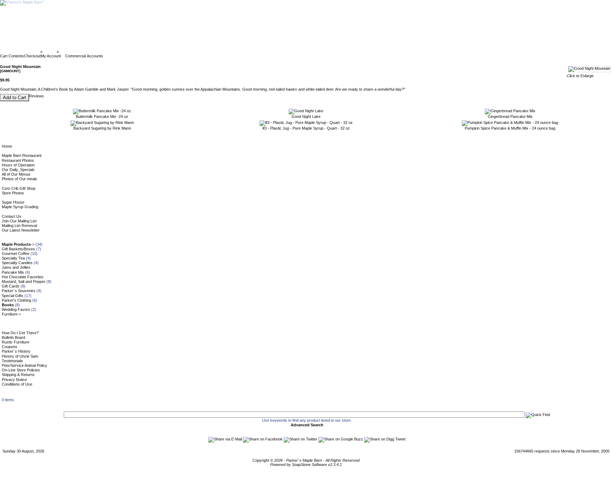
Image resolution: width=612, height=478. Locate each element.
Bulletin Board (13, 337)
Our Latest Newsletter (21, 230)
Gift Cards (10, 286)
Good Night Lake (306, 116)
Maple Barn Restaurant (21, 155)
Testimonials (12, 361)
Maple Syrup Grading (20, 207)
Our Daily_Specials (18, 169)
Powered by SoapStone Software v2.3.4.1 (306, 464)
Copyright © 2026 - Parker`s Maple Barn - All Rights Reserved (306, 460)
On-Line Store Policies (21, 370)
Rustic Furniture (15, 342)
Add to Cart (14, 97)
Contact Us (11, 216)
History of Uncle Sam (20, 356)
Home (7, 146)
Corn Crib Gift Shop (18, 188)
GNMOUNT (70, 52)
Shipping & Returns (18, 374)
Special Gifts (12, 296)
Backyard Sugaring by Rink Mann (102, 128)
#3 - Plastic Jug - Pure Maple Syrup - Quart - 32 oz (306, 128)
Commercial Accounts (84, 56)
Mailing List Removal (19, 225)
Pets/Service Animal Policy (24, 365)
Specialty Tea (13, 258)
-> (18, 244)
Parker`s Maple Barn (20, 52)
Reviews (36, 96)
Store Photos (13, 193)
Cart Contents (12, 56)
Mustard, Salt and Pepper (23, 281)
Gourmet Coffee (15, 253)
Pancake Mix (13, 272)
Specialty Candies (17, 263)
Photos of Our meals (19, 179)
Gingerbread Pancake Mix (510, 116)
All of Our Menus (16, 174)
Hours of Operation (18, 165)
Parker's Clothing (16, 300)
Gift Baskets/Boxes (18, 249)
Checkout (32, 56)
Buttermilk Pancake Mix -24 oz (102, 116)
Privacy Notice (14, 379)
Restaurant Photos (18, 160)
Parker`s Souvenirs (18, 291)
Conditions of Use (17, 384)
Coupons (9, 347)
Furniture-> (11, 314)
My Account (51, 56)
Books (50, 52)
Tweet (400, 439)
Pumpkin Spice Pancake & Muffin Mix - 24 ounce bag (510, 128)
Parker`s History (16, 351)
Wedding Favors (16, 309)
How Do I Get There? (20, 333)
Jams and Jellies (16, 267)
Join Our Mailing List (19, 221)
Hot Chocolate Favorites (23, 277)
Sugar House (13, 202)
